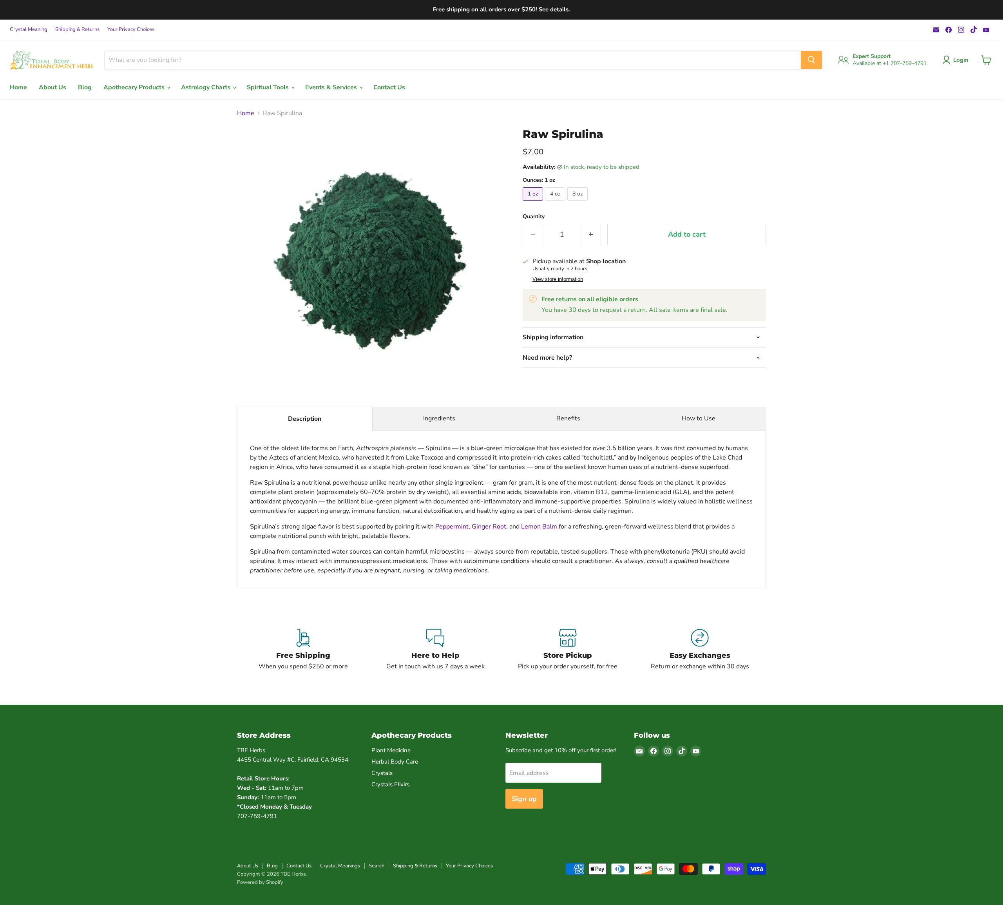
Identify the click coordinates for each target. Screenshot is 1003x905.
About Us (52, 87)
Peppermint (452, 526)
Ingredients (439, 418)
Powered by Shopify (260, 882)
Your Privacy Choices (130, 30)
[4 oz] (556, 202)
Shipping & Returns (77, 30)
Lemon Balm (539, 526)
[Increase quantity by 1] (591, 234)
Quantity (534, 217)
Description (304, 418)
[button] (957, 60)
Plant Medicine (391, 750)
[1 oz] (534, 202)
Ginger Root (489, 526)
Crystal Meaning (28, 30)
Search (376, 865)
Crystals (382, 773)
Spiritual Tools (268, 87)
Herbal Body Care (394, 762)
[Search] (811, 60)
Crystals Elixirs (390, 784)
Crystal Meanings (340, 865)
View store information (557, 279)
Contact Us (389, 87)
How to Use (698, 418)
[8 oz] (578, 202)
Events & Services (331, 87)
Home (18, 87)
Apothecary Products (134, 87)
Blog (85, 87)
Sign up (524, 799)
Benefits (568, 418)
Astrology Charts (206, 87)
